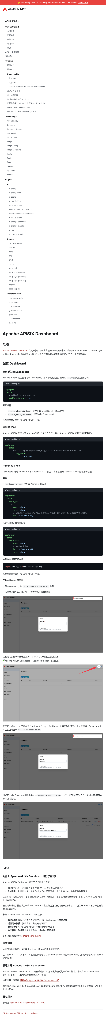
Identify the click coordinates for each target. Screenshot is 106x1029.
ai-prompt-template (17, 226)
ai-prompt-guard (16, 205)
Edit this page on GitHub (13, 1013)
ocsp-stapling (14, 289)
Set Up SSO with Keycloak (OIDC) (21, 111)
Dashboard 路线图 (32, 935)
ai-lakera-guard (15, 218)
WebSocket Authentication (18, 107)
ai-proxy (12, 189)
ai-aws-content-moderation (20, 209)
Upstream (11, 170)
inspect (12, 285)
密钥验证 (10, 43)
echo (11, 252)
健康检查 (12, 82)
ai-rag (11, 230)
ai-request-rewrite (16, 234)
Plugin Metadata (14, 150)
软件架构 (9, 56)
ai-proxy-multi (15, 193)
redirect (12, 247)
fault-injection (14, 319)
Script (9, 162)
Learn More (83, 2)
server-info (13, 268)
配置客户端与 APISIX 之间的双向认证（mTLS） (26, 103)
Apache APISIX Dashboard (15, 350)
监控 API (12, 78)
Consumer (11, 125)
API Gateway (12, 121)
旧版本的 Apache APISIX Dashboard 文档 (39, 980)
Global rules (12, 137)
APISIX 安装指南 (12, 52)
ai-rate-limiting (15, 201)
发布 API (10, 65)
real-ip (11, 264)
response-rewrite (16, 298)
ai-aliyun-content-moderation (21, 213)
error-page (13, 302)
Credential (11, 133)
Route (9, 154)
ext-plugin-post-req (17, 276)
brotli (11, 260)
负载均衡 (10, 39)
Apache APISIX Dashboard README (26, 1002)
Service (10, 166)
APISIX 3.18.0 (11, 21)
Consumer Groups (14, 129)
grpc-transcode (15, 310)
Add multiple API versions (18, 99)
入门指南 (10, 31)
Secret (10, 174)
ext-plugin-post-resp (17, 280)
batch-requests (15, 243)
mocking (12, 323)
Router (10, 158)
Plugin (9, 141)
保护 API (10, 69)
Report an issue (31, 1013)
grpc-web (13, 314)
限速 (9, 48)
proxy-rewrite (14, 306)
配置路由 (10, 35)
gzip (11, 256)
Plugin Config (12, 145)
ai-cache (12, 197)
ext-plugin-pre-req (17, 272)
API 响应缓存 (12, 95)
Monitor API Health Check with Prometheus (27, 86)
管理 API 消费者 (13, 91)
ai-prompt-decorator (17, 222)
